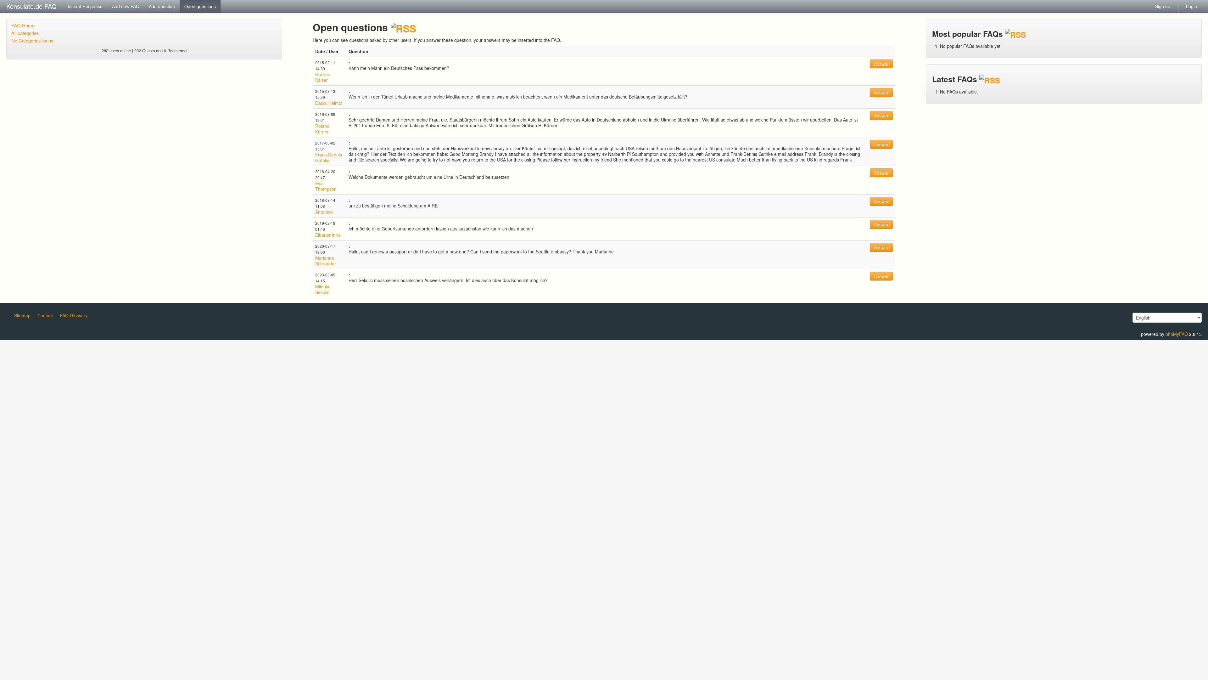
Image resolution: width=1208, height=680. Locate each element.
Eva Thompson (326, 186)
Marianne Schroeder (325, 261)
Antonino (324, 212)
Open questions (200, 6)
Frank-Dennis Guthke (328, 157)
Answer (881, 64)
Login (1191, 6)
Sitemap (22, 315)
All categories (25, 33)
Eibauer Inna (328, 235)
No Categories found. (33, 40)
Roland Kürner (322, 129)
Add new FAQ (125, 6)
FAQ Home (23, 25)
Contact (45, 315)
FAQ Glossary (73, 315)
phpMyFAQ (1177, 334)
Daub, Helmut (329, 103)
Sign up (1162, 6)
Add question (162, 6)
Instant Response (85, 6)
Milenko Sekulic (323, 289)
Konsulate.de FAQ (31, 6)
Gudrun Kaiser (322, 77)
